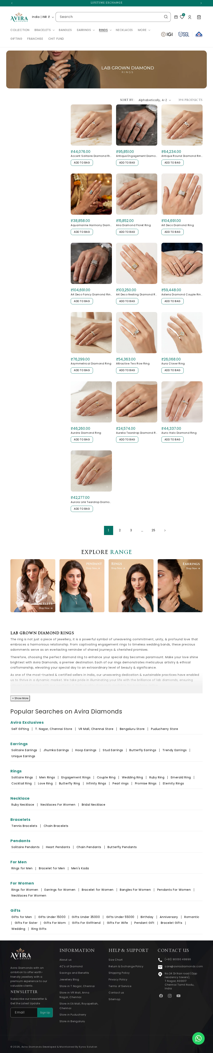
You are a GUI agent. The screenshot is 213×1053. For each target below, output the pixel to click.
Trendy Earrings (174, 750)
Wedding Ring (132, 777)
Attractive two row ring (133, 363)
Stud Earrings (113, 750)
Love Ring (45, 783)
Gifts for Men (21, 917)
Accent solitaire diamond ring (91, 155)
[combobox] (113, 17)
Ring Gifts (38, 929)
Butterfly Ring (69, 783)
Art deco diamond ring (177, 225)
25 (153, 530)
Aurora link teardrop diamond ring (91, 502)
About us (65, 959)
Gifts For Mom (55, 923)
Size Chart (116, 959)
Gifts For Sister (26, 923)
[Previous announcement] (11, 3)
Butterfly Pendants (122, 847)
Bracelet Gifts (171, 923)
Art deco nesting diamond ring (136, 294)
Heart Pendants (58, 847)
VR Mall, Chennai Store (95, 729)
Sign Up (45, 1012)
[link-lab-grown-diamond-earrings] (180, 585)
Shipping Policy (119, 973)
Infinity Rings (96, 783)
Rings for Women (24, 890)
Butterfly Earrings (142, 750)
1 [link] (108, 530)
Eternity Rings (173, 783)
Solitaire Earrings (24, 750)
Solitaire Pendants (25, 847)
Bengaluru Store (133, 729)
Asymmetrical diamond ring (91, 363)
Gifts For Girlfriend (86, 923)
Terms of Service (120, 986)
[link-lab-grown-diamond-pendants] (81, 585)
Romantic (191, 917)
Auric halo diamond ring (179, 432)
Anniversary (169, 917)
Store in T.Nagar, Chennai (77, 986)
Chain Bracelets (56, 826)
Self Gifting (20, 729)
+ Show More (20, 698)
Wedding (18, 929)
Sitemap (114, 999)
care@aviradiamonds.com (184, 966)
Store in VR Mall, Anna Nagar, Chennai (74, 995)
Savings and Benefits (74, 973)
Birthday (147, 917)
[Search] (166, 16)
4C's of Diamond (71, 966)
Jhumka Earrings (56, 750)
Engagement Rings (76, 777)
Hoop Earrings (86, 750)
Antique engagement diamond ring (136, 155)
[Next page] (164, 530)
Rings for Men (22, 868)
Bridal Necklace (93, 805)
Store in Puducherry (72, 1014)
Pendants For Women (174, 890)
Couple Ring (106, 777)
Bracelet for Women (98, 890)
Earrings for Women (60, 890)
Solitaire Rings (22, 777)
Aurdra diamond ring (86, 432)
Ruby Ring (156, 777)
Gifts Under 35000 (86, 917)
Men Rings (47, 777)
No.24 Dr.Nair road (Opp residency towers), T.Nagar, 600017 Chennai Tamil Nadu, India (181, 981)
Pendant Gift (144, 923)
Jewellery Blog (69, 979)
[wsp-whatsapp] (198, 1038)
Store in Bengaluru (72, 1021)
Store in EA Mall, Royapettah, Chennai (78, 1006)
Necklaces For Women (58, 805)
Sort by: (127, 100)
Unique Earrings (23, 756)
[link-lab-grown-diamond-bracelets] (32, 585)
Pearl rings (121, 783)
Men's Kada (80, 868)
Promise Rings (146, 783)
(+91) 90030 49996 (178, 959)
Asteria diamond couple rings (182, 294)
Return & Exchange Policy (126, 966)
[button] (44, 30)
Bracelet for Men (52, 868)
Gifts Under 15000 (52, 917)
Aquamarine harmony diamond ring (91, 225)
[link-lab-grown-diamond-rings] (131, 585)
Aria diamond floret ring (133, 225)
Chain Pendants (89, 847)
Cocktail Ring (21, 783)
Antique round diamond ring (182, 155)
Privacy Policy (118, 979)
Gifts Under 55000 (120, 917)
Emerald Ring (181, 777)
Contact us (116, 992)
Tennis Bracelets (24, 826)
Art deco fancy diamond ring (91, 294)
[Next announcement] (201, 3)
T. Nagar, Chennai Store (54, 729)
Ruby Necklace (22, 805)
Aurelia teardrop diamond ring (136, 432)
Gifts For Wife (117, 923)
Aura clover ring (173, 363)
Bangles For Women (135, 890)
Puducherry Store (164, 729)
